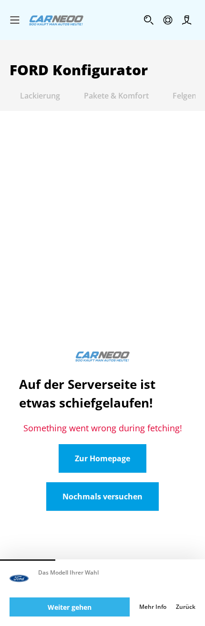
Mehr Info (152, 607)
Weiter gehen (70, 607)
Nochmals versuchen (102, 496)
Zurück (185, 607)
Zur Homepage (102, 458)
